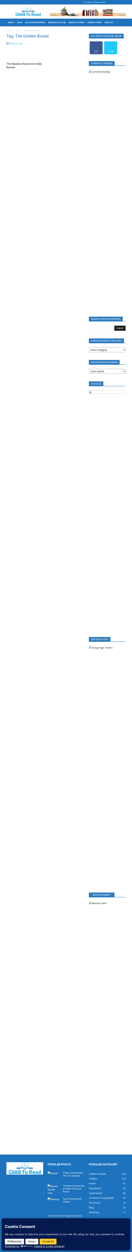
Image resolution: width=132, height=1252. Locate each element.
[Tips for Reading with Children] (54, 1201)
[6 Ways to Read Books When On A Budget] (54, 1176)
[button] (122, 22)
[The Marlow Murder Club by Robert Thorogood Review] (54, 1190)
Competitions (94, 22)
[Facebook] (112, 2)
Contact (108, 22)
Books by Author (57, 22)
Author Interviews (35, 22)
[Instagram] (117, 2)
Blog (19, 22)
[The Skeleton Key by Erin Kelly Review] (24, 51)
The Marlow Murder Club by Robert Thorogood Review (73, 1189)
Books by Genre (76, 22)
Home (9, 30)
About (11, 22)
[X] (123, 2)
